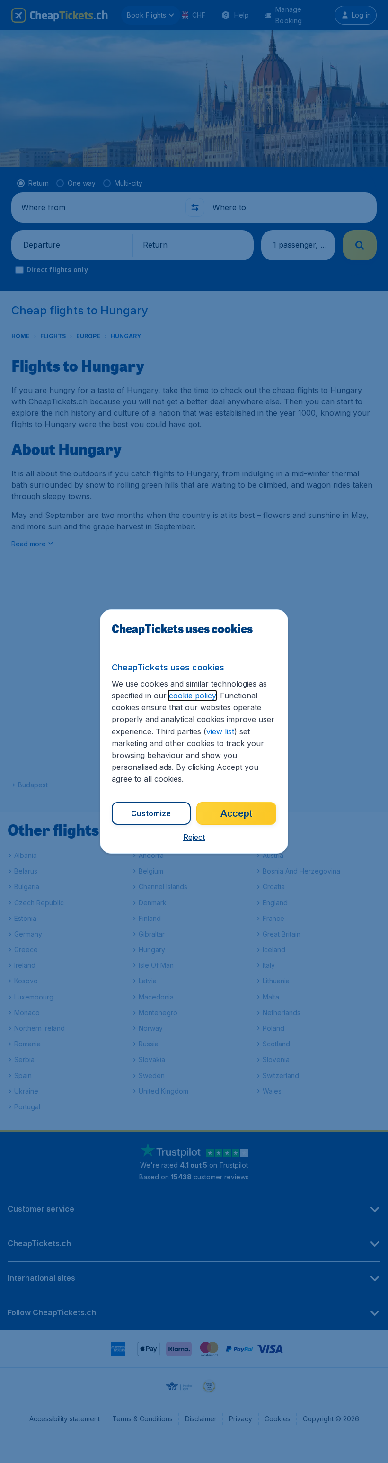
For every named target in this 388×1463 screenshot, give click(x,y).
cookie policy (192, 695)
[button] (194, 837)
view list (220, 731)
